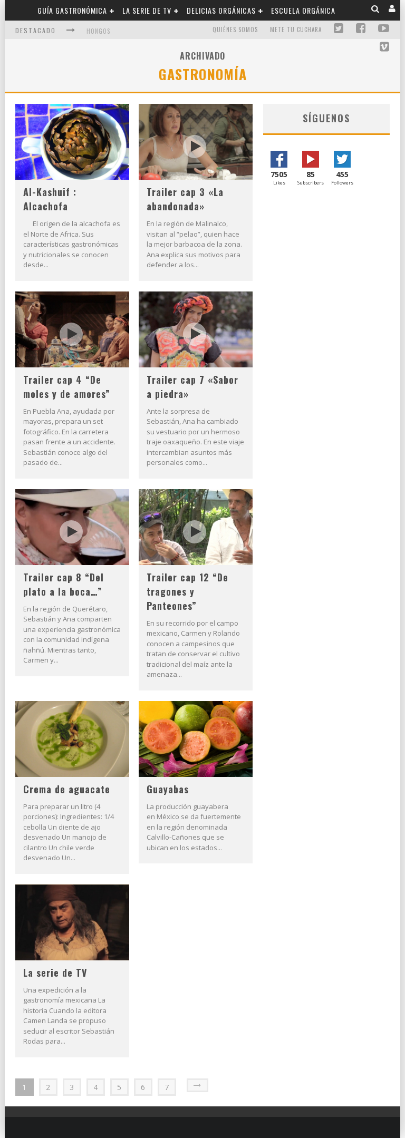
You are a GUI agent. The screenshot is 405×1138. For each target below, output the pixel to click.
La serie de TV (146, 10)
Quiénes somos (235, 29)
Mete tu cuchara (296, 29)
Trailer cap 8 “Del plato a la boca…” (63, 584)
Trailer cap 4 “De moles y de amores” (66, 387)
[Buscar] (375, 9)
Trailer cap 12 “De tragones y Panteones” (187, 591)
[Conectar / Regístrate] (392, 9)
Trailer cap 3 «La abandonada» (185, 199)
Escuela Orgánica (303, 10)
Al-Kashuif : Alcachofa (49, 199)
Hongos (98, 31)
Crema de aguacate (66, 789)
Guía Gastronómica (72, 10)
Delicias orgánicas (221, 10)
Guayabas (168, 789)
